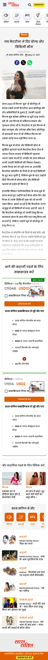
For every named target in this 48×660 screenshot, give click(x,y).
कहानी (16, 22)
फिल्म (24, 34)
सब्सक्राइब (38, 4)
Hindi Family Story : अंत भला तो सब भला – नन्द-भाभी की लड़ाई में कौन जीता (23, 624)
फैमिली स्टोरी (26, 599)
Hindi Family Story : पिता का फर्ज (29, 542)
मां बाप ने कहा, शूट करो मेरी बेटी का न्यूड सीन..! (35, 494)
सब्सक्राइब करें (24, 303)
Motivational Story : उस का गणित (31, 590)
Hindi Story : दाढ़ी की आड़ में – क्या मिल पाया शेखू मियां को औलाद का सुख (23, 606)
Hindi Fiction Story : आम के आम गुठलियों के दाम (32, 558)
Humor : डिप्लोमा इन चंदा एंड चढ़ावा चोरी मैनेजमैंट (32, 574)
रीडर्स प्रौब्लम (38, 23)
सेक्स (27, 22)
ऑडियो (6, 22)
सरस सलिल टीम (16, 55)
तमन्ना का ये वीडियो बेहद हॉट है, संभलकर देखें (11, 494)
